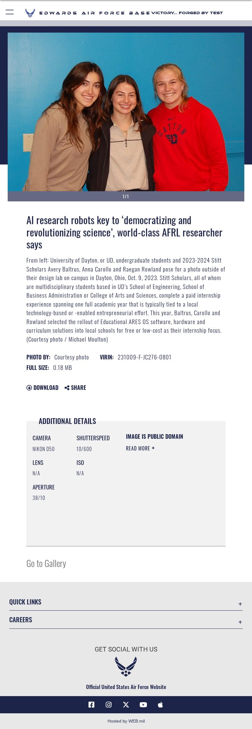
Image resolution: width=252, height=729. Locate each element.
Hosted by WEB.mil (126, 721)
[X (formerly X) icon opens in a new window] (126, 704)
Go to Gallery (46, 562)
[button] (10, 13)
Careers (20, 619)
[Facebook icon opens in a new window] (91, 704)
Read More (139, 448)
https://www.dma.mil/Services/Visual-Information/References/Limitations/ (163, 526)
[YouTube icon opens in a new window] (143, 704)
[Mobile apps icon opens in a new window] (160, 704)
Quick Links (25, 601)
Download (45, 387)
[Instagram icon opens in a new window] (108, 704)
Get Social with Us (126, 649)
